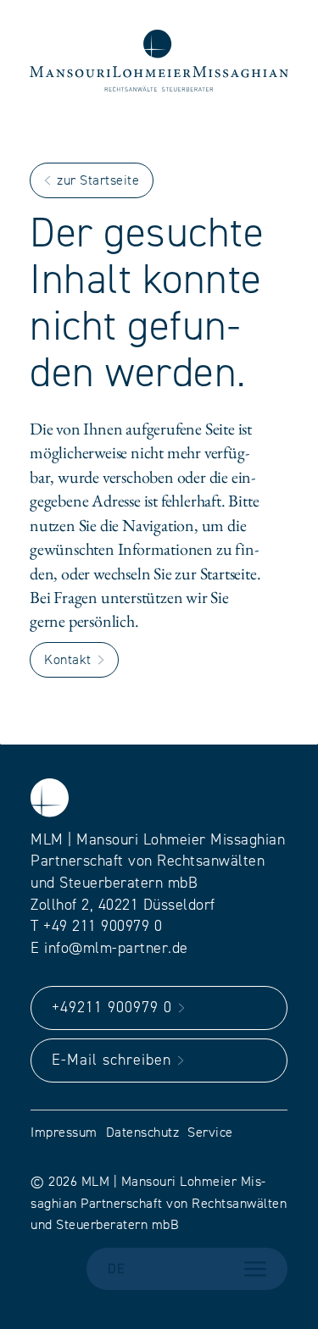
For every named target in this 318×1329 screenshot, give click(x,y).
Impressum (64, 1132)
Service (210, 1132)
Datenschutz (143, 1132)
